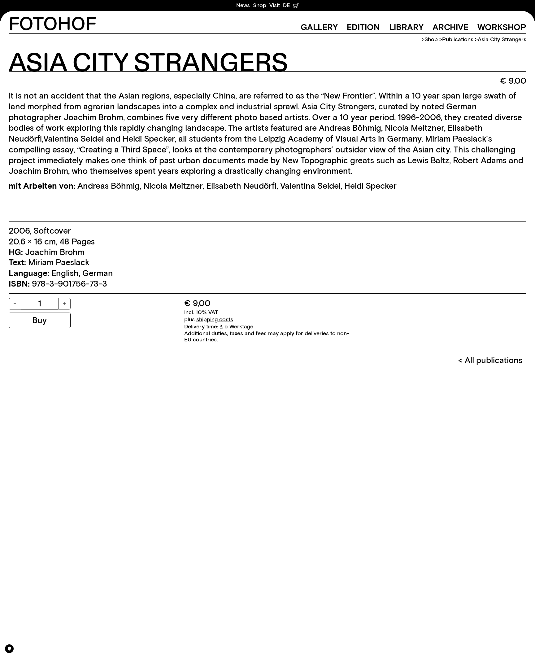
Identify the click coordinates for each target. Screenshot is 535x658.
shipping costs (214, 319)
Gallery (319, 27)
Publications (457, 39)
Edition (363, 27)
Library (406, 27)
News (243, 5)
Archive (450, 27)
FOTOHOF (52, 24)
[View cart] (296, 5)
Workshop (501, 27)
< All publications (490, 360)
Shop (259, 5)
